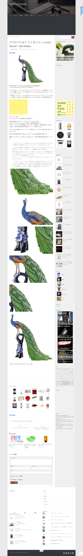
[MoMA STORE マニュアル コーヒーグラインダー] (69, 138)
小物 (69, 381)
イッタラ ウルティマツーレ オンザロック (23, 529)
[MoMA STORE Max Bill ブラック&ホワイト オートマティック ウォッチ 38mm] (21, 408)
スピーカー (60, 375)
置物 (27, 421)
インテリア (14, 421)
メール (34, 466)
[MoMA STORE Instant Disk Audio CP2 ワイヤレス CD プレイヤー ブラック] (69, 147)
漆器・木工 (32, 15)
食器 (66, 385)
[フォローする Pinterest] (68, 553)
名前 (12, 466)
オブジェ (18, 421)
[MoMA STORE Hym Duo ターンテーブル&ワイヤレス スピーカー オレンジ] (34, 408)
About (57, 15)
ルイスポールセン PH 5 (19, 517)
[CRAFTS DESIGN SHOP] (65, 60)
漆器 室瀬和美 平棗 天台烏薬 (56, 540)
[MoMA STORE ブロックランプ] (41, 394)
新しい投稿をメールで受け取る (16, 479)
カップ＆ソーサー (69, 373)
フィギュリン (23, 421)
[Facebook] (81, 7)
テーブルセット (62, 376)
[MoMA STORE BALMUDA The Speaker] (14, 394)
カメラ (57, 375)
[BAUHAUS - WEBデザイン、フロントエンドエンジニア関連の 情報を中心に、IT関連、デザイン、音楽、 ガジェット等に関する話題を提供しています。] (65, 323)
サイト (12, 470)
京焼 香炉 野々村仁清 (55, 543)
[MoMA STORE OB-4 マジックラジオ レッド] (34, 394)
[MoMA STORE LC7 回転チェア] (60, 147)
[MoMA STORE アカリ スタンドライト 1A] (69, 130)
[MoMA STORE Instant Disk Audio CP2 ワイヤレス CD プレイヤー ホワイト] (28, 408)
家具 (64, 381)
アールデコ (67, 368)
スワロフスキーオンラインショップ (22, 364)
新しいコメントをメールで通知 (16, 476)
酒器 (73, 383)
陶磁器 (20, 15)
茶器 (70, 383)
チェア (71, 375)
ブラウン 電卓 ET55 (19, 535)
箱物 (62, 383)
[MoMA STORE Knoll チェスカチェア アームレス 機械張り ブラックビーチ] (47, 394)
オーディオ (62, 373)
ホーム (10, 15)
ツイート (58, 306)
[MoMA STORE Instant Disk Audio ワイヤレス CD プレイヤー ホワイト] (47, 401)
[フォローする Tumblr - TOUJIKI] (73, 553)
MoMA (57, 368)
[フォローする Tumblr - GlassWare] (71, 553)
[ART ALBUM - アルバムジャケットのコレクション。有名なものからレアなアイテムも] (65, 336)
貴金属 (26, 15)
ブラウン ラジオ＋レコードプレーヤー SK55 (60, 516)
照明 (58, 383)
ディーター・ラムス (68, 376)
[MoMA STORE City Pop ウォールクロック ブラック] (60, 138)
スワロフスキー (16, 36)
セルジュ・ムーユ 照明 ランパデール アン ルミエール (62, 536)
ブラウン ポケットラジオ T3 (56, 513)
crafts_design (14, 49)
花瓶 (67, 383)
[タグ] (35, 513)
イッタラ (16, 528)
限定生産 (30, 421)
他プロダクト (21, 540)
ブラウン (16, 534)
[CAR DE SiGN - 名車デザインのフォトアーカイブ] (65, 349)
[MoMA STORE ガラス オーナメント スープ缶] (47, 408)
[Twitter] (81, 10)
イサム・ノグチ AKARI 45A (20, 541)
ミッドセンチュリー (63, 379)
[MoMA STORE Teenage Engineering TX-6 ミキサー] (41, 401)
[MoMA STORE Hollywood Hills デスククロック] (21, 401)
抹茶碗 (71, 381)
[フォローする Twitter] (66, 553)
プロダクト (40, 15)
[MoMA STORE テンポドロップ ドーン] (14, 401)
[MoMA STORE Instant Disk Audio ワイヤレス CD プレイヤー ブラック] (14, 408)
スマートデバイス (66, 375)
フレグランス (68, 378)
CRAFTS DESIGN (17, 4)
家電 (66, 381)
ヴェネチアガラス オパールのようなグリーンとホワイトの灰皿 (30, 446)
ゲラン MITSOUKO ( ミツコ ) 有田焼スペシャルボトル (62, 526)
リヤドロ (16, 522)
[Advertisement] (41, 25)
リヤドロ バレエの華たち (20, 523)
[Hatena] (81, 12)
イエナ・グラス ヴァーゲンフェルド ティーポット (61, 533)
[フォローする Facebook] (64, 553)
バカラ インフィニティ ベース (57, 519)
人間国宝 (61, 381)
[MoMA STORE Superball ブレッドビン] (28, 401)
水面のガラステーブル (55, 530)
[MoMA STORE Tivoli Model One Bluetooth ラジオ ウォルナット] (28, 394)
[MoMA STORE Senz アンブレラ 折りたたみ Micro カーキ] (34, 401)
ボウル (71, 378)
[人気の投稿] (25, 513)
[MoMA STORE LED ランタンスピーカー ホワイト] (21, 394)
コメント (13, 457)
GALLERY (52, 15)
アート (46, 15)
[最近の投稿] (14, 513)
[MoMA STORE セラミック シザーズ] (41, 408)
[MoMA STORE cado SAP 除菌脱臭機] (60, 130)
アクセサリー (62, 368)
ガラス (15, 15)
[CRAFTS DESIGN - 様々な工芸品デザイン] (65, 362)
